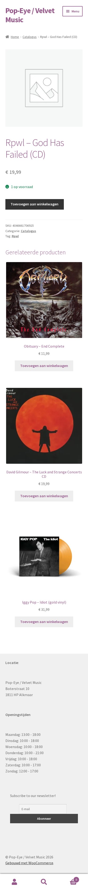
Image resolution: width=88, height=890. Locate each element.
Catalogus (30, 37)
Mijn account (14, 882)
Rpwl (15, 236)
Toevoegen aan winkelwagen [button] (44, 365)
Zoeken (44, 882)
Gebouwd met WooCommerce (29, 862)
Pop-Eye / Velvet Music (29, 15)
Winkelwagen (68, 878)
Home (15, 37)
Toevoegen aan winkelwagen (34, 204)
